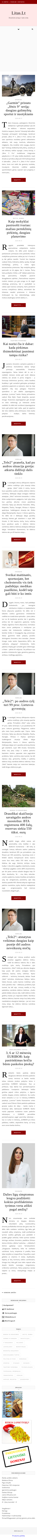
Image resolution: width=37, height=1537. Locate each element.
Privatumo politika (18, 1536)
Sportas (18, 99)
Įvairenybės (24, 1379)
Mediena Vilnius (7, 1480)
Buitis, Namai (18, 218)
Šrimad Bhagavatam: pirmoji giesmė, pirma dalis (18, 1518)
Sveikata (18, 572)
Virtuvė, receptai (9, 1379)
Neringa (4, 1511)
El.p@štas (5, 2)
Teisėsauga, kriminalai (12, 1371)
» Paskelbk (13, 2)
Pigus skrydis (6, 1483)
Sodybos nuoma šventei (10, 1497)
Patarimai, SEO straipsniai (10, 1485)
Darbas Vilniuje (7, 1492)
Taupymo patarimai (18, 340)
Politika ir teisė (9, 1359)
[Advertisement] (18, 51)
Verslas (18, 459)
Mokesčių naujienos (11, 1350)
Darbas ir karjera (10, 1338)
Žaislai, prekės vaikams (10, 1478)
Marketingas (21, 1346)
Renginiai (23, 1359)
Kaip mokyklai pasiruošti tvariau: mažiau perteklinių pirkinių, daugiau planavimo (18, 229)
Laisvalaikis (7, 1346)
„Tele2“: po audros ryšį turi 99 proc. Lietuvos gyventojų (18, 704)
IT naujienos (8, 1342)
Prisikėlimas (6, 1513)
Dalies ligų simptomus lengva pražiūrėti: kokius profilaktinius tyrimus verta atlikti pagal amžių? (18, 1202)
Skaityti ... (18, 180)
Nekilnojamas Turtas (18, 1049)
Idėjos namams (7, 1500)
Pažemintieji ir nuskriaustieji (11, 1516)
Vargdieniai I (6, 1508)
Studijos (16, 1363)
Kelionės (19, 1342)
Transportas (8, 1375)
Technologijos (27, 1367)
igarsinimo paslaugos (9, 1490)
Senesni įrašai (9, 1292)
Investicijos (25, 1338)
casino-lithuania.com (9, 1495)
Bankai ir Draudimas (18, 810)
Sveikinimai (6, 1487)
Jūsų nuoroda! (9, 1502)
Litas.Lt (19, 13)
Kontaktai (21, 2)
